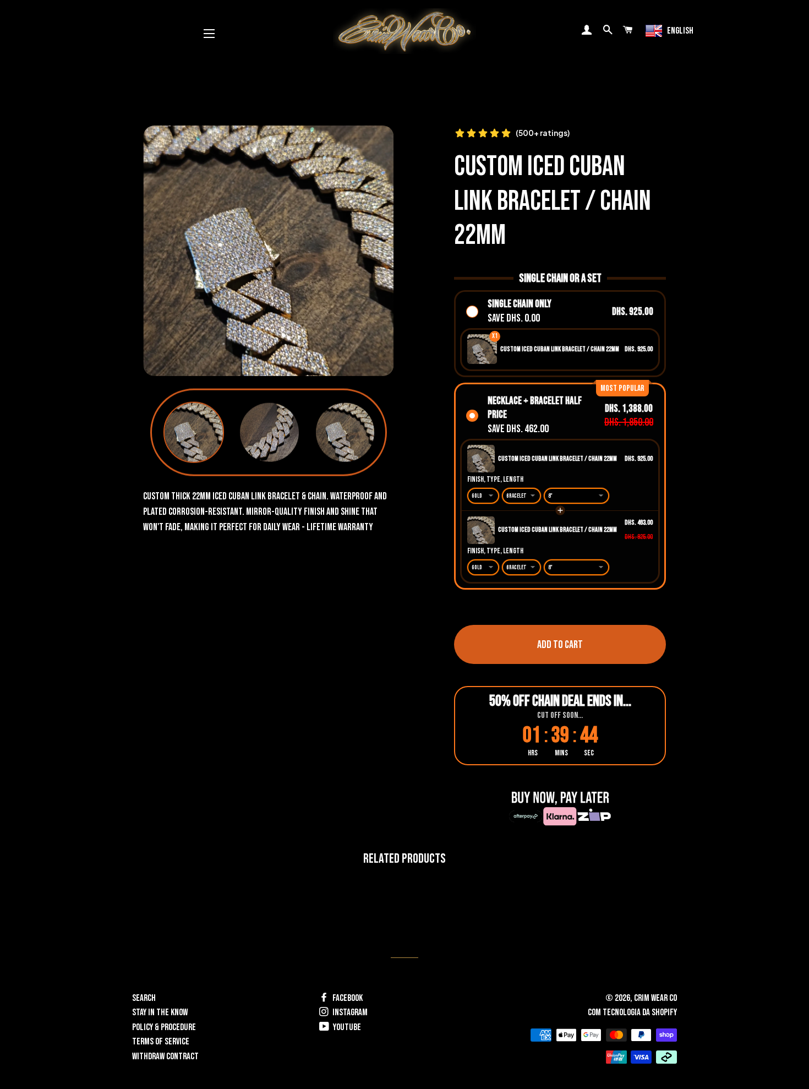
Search (144, 998)
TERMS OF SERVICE (160, 1041)
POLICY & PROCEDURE (164, 1027)
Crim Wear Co (655, 998)
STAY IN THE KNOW (160, 1012)
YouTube (346, 1027)
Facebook (347, 998)
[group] (194, 432)
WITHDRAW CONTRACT (165, 1056)
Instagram (349, 1012)
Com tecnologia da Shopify (632, 1012)
